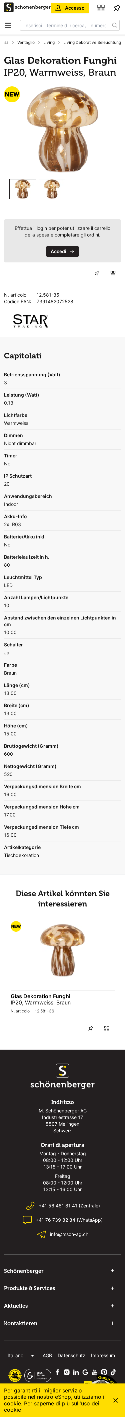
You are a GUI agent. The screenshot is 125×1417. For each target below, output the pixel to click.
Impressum (103, 1355)
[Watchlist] (117, 8)
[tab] (22, 189)
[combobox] (65, 25)
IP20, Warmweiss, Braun (41, 1002)
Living (49, 42)
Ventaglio (26, 42)
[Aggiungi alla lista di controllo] (97, 273)
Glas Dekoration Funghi (40, 996)
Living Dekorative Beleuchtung (92, 42)
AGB (47, 1355)
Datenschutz (71, 1355)
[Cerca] (115, 25)
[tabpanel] (62, 130)
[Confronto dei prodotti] (101, 8)
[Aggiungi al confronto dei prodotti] (113, 273)
